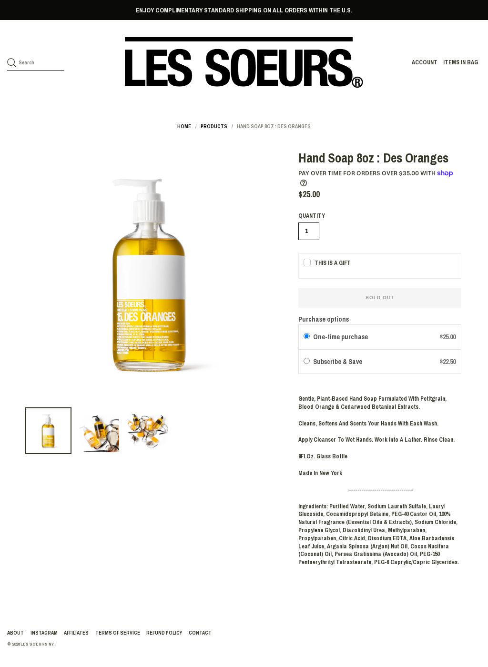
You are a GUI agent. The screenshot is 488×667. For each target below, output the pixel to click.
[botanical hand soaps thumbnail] (97, 430)
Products (214, 126)
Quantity (311, 216)
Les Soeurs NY (36, 644)
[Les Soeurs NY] (244, 62)
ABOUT (15, 632)
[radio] (307, 337)
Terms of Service (117, 632)
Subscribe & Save (338, 361)
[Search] (12, 63)
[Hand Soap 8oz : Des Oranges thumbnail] (48, 430)
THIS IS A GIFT (333, 263)
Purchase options (323, 319)
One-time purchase (340, 337)
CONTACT (200, 632)
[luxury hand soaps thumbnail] (146, 430)
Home (184, 126)
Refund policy (164, 632)
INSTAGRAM (44, 632)
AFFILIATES (76, 632)
